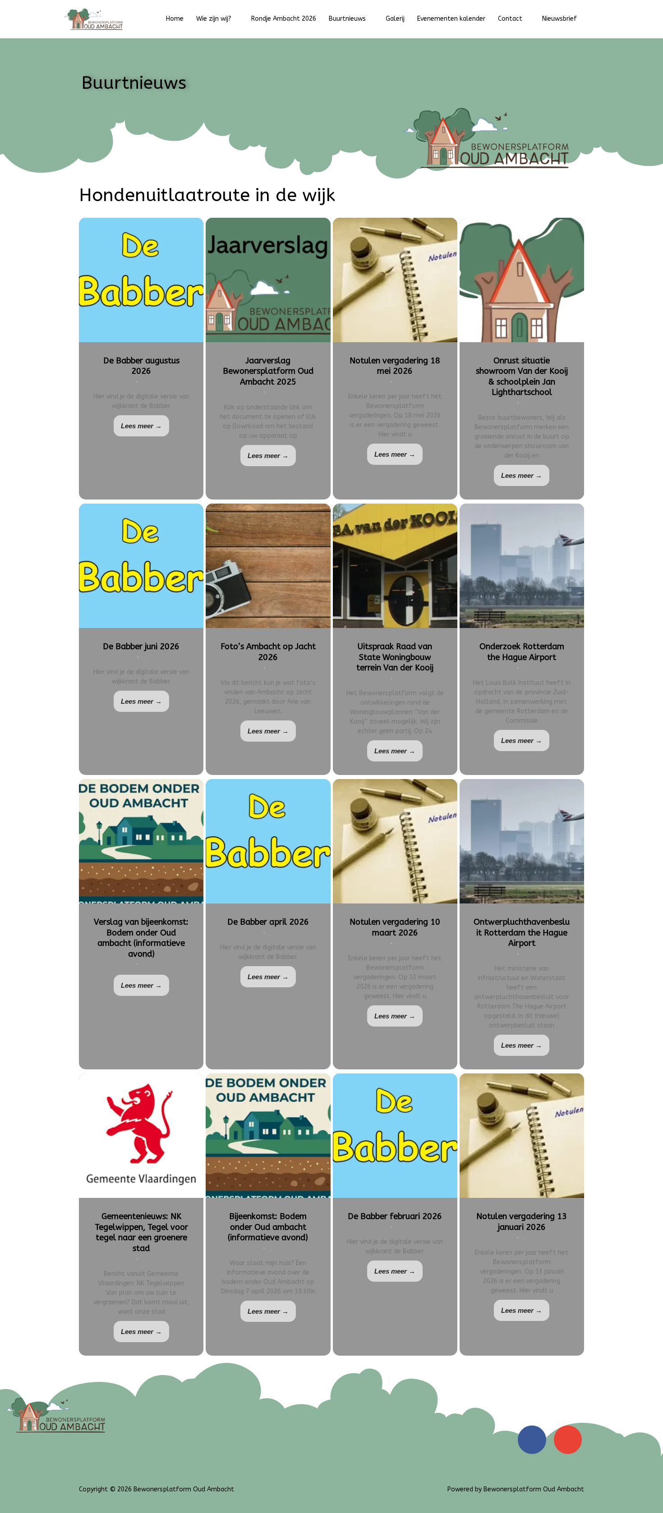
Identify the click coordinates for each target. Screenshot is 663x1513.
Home (175, 19)
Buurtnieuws (347, 19)
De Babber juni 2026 (141, 646)
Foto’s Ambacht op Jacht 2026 (268, 652)
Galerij (395, 19)
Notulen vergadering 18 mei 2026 (395, 366)
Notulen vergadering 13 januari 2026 (521, 1221)
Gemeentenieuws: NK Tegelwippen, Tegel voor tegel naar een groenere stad (141, 1232)
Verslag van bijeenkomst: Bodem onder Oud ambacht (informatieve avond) (141, 937)
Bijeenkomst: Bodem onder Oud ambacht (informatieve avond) (268, 1226)
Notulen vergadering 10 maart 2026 (395, 927)
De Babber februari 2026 (395, 1216)
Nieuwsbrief (559, 19)
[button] (592, 19)
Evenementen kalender (451, 19)
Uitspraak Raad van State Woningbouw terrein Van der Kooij (394, 657)
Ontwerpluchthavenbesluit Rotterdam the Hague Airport (522, 932)
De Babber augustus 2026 (141, 366)
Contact (510, 19)
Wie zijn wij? (213, 19)
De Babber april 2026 (268, 922)
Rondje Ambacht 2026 (283, 19)
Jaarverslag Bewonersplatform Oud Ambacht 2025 (268, 371)
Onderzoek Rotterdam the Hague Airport (521, 652)
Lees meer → (141, 426)
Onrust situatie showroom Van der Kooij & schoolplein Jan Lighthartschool (522, 376)
